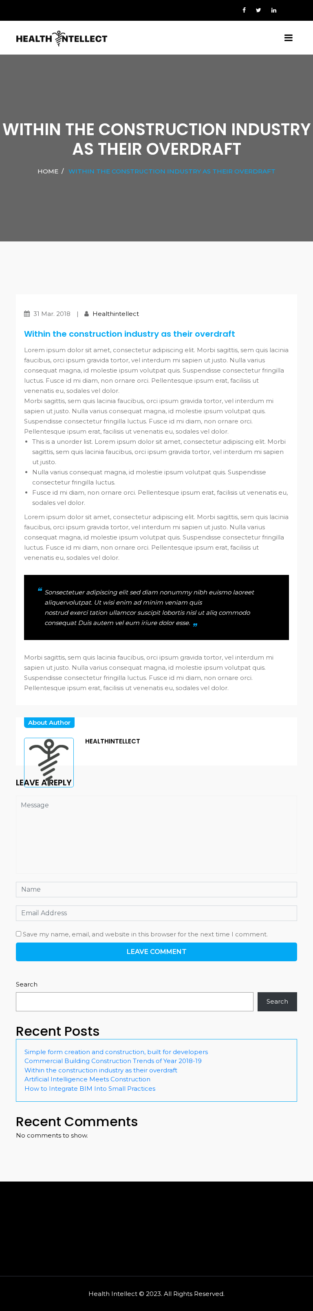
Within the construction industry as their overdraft (100, 1070)
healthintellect (116, 314)
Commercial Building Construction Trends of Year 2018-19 (113, 1061)
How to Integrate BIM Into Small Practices (89, 1088)
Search (26, 984)
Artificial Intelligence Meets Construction (87, 1079)
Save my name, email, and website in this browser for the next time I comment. (145, 934)
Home (47, 171)
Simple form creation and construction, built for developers (116, 1052)
